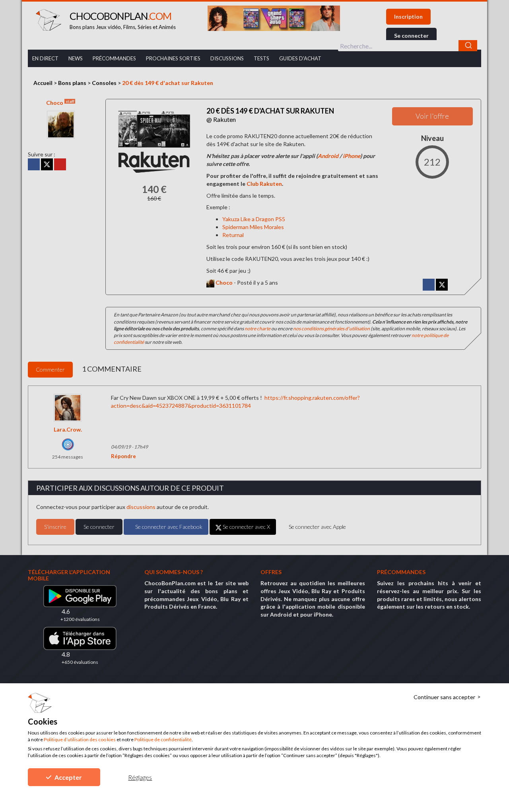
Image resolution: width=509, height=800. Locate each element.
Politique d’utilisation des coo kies (80, 739)
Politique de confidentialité (163, 739)
